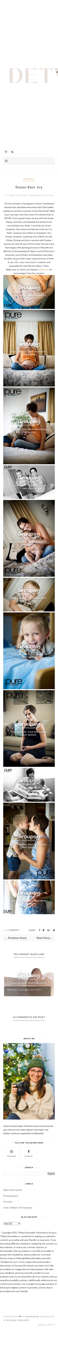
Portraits (29, 179)
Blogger (52, 1232)
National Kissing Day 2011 (24, 989)
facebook (28, 1156)
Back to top (45, 1325)
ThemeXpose (32, 1316)
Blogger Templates (17, 1320)
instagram (11, 1156)
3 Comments (12, 930)
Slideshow (44, 269)
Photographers (11, 1195)
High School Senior (12, 1190)
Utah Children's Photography (17, 1207)
